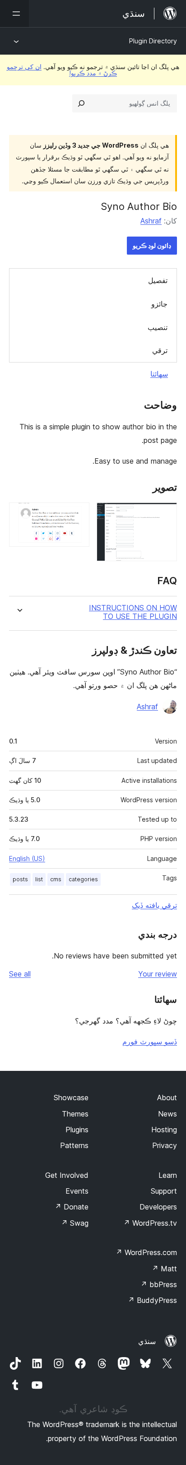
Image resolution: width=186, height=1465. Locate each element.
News (167, 1113)
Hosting (164, 1129)
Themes (75, 1113)
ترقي (159, 350)
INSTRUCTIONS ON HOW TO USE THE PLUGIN (133, 612)
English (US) (27, 858)
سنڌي (147, 1341)
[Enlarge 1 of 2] (164, 514)
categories (83, 879)
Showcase (71, 1097)
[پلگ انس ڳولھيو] (81, 103)
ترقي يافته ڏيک (154, 905)
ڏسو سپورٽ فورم (149, 1041)
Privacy (164, 1145)
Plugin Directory (153, 41)
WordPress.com (146, 1252)
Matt (164, 1268)
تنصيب (157, 327)
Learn (167, 1175)
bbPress (158, 1284)
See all (20, 973)
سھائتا (159, 373)
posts (20, 879)
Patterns (74, 1145)
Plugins (76, 1129)
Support (164, 1190)
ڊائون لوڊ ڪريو (152, 245)
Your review (157, 973)
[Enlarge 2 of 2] (77, 514)
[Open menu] (14, 13)
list (39, 879)
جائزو (159, 303)
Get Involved (66, 1175)
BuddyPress (152, 1300)
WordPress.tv (150, 1223)
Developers (158, 1206)
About (167, 1097)
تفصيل (157, 280)
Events (76, 1190)
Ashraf (151, 220)
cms (55, 879)
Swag (74, 1223)
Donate (71, 1206)
